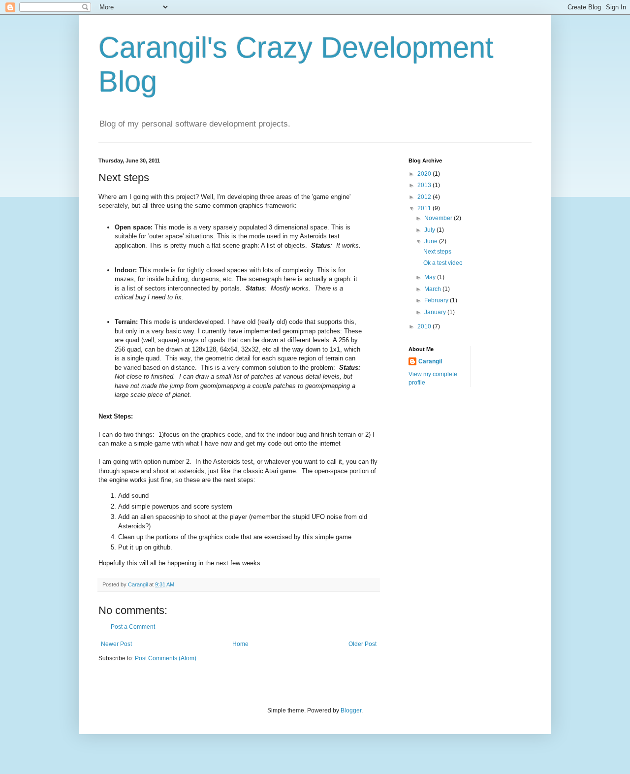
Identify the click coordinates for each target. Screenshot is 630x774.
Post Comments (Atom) (165, 658)
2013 (425, 185)
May (430, 277)
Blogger (351, 710)
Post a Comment (133, 626)
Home (240, 644)
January (435, 312)
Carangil (430, 361)
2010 (425, 326)
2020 (425, 173)
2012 (425, 197)
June (431, 241)
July (430, 229)
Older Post (362, 644)
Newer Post (116, 644)
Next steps (437, 251)
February (437, 300)
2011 (425, 208)
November (439, 218)
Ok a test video (443, 262)
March (433, 289)
